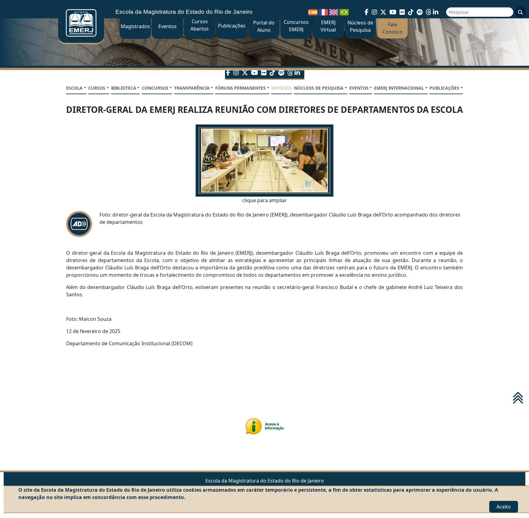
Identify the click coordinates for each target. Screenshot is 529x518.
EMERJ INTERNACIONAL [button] (399, 88)
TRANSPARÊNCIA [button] (192, 88)
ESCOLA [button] (74, 88)
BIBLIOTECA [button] (123, 88)
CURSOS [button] (96, 88)
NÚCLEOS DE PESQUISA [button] (318, 88)
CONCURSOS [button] (155, 88)
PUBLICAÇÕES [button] (444, 88)
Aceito (504, 506)
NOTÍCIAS (281, 88)
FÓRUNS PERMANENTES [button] (240, 88)
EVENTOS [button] (359, 88)
